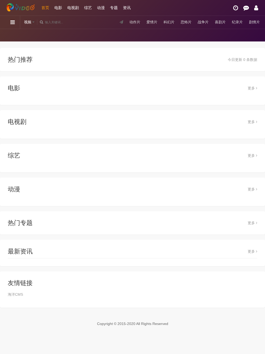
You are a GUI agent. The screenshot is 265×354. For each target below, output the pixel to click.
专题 (114, 7)
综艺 (88, 7)
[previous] (8, 35)
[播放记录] (235, 8)
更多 (252, 88)
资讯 (127, 7)
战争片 (203, 22)
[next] (256, 35)
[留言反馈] (246, 8)
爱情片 (151, 22)
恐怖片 (186, 22)
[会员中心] (256, 8)
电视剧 (73, 7)
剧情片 (254, 22)
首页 (45, 7)
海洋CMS (15, 294)
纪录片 (237, 22)
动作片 (134, 22)
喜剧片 (220, 22)
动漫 (101, 7)
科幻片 (169, 22)
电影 (58, 7)
